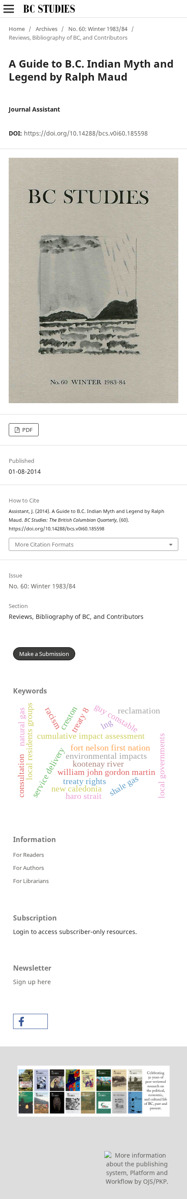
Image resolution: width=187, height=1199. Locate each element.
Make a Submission (44, 654)
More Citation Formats (44, 544)
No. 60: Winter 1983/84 (97, 29)
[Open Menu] (8, 8)
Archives (46, 29)
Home (17, 29)
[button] (30, 1021)
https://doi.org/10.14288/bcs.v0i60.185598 (86, 133)
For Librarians (31, 881)
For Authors (28, 868)
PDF (27, 430)
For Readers (28, 855)
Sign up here (32, 982)
